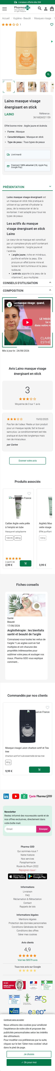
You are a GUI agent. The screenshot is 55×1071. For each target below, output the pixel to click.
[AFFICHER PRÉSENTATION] (50, 186)
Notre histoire (27, 855)
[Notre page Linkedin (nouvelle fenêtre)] (6, 796)
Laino (9, 114)
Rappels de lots (27, 906)
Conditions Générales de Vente (27, 927)
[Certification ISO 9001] (14, 985)
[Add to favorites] (29, 493)
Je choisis (29, 1054)
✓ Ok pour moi (29, 1062)
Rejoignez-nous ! (27, 870)
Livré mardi (16, 155)
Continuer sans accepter (14, 1020)
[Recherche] (40, 9)
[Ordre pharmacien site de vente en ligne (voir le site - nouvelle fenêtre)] (47, 985)
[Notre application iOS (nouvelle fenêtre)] (17, 876)
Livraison (27, 891)
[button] (4, 9)
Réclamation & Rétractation (27, 899)
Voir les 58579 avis (27, 960)
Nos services (27, 858)
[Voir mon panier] (52, 8)
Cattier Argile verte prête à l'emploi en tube (17, 525)
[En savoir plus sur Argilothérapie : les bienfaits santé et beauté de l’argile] (26, 605)
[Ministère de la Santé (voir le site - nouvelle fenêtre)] (33, 985)
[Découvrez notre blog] (40, 796)
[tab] (7, 79)
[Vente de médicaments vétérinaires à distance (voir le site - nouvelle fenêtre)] (14, 999)
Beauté (11, 622)
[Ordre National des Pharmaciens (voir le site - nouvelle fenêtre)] (27, 999)
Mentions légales (27, 919)
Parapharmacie (27, 862)
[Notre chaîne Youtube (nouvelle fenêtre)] (15, 796)
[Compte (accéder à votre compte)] (45, 8)
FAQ (27, 895)
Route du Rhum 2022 (27, 866)
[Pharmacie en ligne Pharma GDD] (21, 9)
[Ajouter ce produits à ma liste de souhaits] (52, 24)
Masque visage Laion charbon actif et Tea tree (27, 750)
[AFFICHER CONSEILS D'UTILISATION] (50, 282)
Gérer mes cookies (27, 934)
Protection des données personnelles (27, 923)
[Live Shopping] (24, 796)
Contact (27, 903)
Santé (10, 618)
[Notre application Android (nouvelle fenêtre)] (37, 876)
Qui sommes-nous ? (27, 851)
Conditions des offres (27, 930)
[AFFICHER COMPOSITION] (50, 290)
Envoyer (43, 829)
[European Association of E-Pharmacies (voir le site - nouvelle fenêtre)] (37, 1013)
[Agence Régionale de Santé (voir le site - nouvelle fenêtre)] (40, 999)
